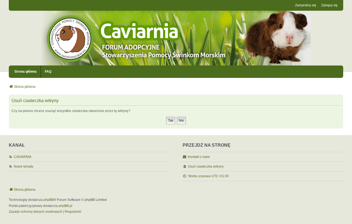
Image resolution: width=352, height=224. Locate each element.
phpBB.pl (65, 206)
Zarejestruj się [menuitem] (305, 5)
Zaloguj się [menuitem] (329, 5)
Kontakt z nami (199, 157)
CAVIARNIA (22, 157)
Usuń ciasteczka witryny (206, 166)
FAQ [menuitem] (48, 71)
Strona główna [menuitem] (25, 71)
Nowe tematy (23, 166)
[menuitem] (35, 212)
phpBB (48, 200)
